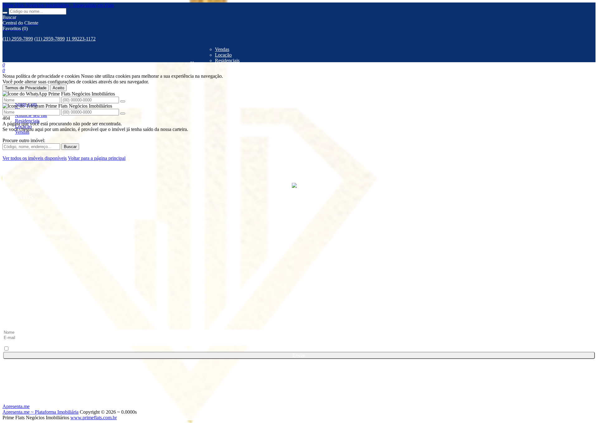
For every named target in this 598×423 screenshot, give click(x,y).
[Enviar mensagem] (122, 101)
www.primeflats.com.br (93, 417)
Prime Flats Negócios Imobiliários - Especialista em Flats (58, 5)
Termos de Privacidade (25, 88)
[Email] (299, 308)
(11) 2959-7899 (17, 38)
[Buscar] (4, 13)
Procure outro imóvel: (23, 140)
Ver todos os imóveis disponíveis (34, 158)
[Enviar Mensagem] (122, 113)
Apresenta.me (16, 406)
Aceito (58, 88)
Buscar (70, 146)
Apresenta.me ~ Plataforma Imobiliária (40, 412)
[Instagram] (299, 284)
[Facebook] (299, 261)
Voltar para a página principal (97, 158)
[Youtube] (299, 296)
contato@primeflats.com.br (41, 232)
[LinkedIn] (299, 272)
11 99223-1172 (81, 38)
